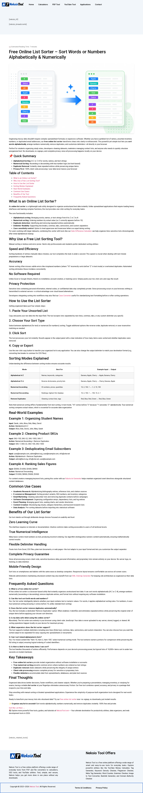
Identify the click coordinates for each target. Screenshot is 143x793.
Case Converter (65, 296)
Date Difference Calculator (81, 231)
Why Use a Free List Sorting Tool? (26, 181)
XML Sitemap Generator (81, 576)
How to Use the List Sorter (23, 183)
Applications (85, 4)
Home (31, 4)
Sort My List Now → (17, 708)
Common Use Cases (21, 191)
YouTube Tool (70, 4)
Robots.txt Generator (73, 478)
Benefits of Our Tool (21, 194)
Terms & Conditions (83, 788)
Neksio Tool (34, 787)
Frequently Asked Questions (24, 197)
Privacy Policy (101, 788)
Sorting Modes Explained (23, 186)
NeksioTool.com (62, 710)
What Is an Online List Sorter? (25, 178)
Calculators (43, 4)
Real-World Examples (21, 189)
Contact (98, 4)
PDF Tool (56, 4)
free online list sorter (68, 699)
